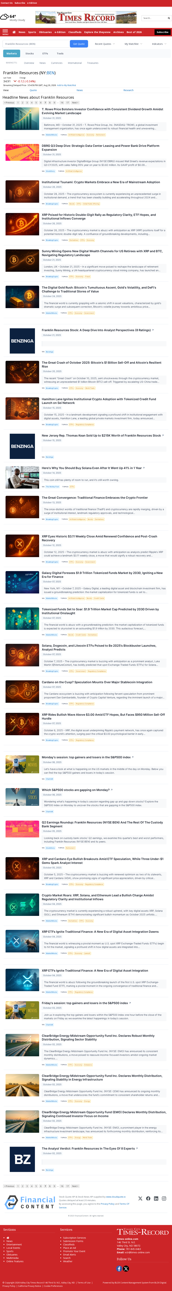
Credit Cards (99, 598)
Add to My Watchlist (66, 85)
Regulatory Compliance (85, 424)
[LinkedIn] (156, 1202)
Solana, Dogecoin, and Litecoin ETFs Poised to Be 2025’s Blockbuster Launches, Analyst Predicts (99, 647)
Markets (12, 53)
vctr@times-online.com (137, 1252)
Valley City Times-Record (32, 1282)
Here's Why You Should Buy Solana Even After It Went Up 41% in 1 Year (93, 468)
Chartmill (49, 779)
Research (128, 90)
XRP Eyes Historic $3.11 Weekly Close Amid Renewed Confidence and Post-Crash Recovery (99, 538)
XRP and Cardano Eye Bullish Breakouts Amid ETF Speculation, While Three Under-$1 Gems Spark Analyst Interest (102, 861)
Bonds (72, 204)
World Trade (90, 388)
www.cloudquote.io (116, 1196)
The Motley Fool (52, 487)
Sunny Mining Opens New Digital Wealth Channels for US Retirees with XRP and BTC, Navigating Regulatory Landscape (102, 253)
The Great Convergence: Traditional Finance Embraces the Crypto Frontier (95, 497)
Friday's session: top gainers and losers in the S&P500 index (86, 1003)
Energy (87, 1101)
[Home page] (86, 17)
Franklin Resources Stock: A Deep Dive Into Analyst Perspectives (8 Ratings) (98, 330)
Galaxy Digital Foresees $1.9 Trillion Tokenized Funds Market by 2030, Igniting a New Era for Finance (102, 574)
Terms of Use (84, 1282)
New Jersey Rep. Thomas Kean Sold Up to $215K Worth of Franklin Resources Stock (103, 435)
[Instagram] (164, 1202)
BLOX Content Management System (132, 1282)
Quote (33, 90)
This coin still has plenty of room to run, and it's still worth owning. (81, 479)
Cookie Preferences (53, 1286)
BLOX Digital (160, 1282)
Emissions (88, 1065)
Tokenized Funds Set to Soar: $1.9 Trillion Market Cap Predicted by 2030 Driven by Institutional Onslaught (100, 611)
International (75, 62)
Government (89, 313)
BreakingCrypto (52, 204)
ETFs (45, 53)
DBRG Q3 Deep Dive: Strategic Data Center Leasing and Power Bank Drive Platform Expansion (100, 147)
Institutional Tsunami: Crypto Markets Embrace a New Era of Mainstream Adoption (101, 182)
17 (68, 102)
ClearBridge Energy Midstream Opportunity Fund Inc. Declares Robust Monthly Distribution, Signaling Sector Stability (98, 1037)
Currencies (56, 62)
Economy (90, 135)
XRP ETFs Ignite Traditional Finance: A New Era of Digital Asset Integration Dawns (100, 931)
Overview (29, 62)
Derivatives (74, 240)
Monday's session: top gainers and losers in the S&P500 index (88, 757)
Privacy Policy (108, 1203)
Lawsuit (87, 953)
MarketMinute (51, 135)
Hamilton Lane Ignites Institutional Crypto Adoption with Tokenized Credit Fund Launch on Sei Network (99, 401)
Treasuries (92, 62)
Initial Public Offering (91, 204)
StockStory (50, 171)
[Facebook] (148, 1202)
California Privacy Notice (29, 1286)
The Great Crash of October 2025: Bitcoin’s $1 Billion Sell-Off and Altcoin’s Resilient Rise (101, 364)
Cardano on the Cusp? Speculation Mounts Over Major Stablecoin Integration (97, 682)
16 (62, 102)
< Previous (9, 102)
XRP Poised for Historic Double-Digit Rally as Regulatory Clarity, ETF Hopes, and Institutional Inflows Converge (99, 216)
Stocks (30, 53)
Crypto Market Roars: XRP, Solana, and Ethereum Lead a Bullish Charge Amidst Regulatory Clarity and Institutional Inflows (98, 897)
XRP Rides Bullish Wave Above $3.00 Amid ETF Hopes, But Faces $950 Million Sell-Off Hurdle (103, 716)
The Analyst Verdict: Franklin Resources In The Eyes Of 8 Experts (90, 1148)
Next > (75, 102)
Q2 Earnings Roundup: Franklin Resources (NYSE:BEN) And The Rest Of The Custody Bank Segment (102, 824)
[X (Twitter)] (140, 1202)
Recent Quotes (103, 43)
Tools (60, 53)
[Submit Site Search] (169, 18)
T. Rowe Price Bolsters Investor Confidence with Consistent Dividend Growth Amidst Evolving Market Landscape (102, 111)
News (42, 62)
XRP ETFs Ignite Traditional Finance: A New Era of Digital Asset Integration (95, 970)
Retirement (100, 135)
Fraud (87, 276)
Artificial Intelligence (76, 135)
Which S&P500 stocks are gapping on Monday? (77, 790)
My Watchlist (132, 43)
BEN (50, 72)
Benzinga (49, 352)
